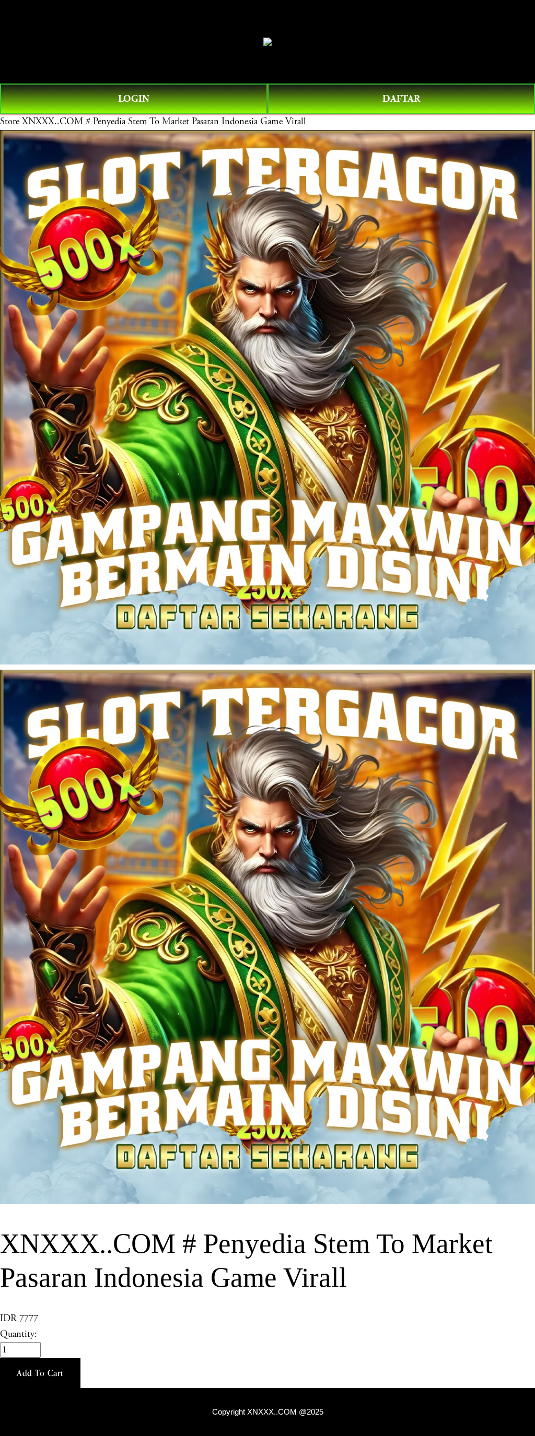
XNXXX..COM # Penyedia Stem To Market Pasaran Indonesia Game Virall (164, 121)
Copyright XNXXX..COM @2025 (267, 1412)
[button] (40, 1373)
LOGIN (133, 99)
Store (9, 121)
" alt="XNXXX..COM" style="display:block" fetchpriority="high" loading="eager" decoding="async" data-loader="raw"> (267, 42)
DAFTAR (401, 99)
